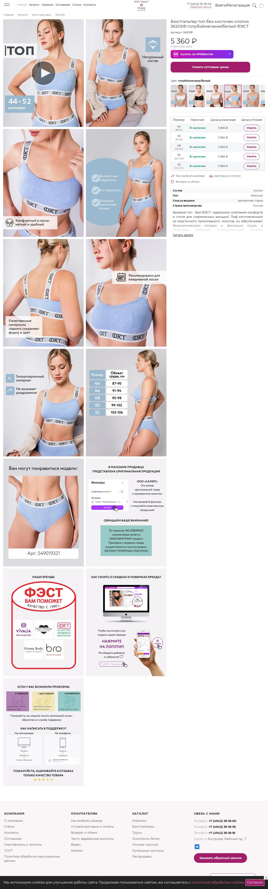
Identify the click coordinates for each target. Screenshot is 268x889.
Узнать (251, 127)
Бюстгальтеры (143, 826)
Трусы (137, 832)
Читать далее (183, 235)
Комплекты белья (145, 838)
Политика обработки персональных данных (32, 858)
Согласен (255, 881)
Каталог (34, 4)
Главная (22, 4)
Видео (76, 844)
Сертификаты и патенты (23, 844)
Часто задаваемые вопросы (92, 838)
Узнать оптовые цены (210, 67)
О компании (13, 820)
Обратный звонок (200, 6)
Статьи (76, 4)
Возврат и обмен (188, 181)
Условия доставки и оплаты (92, 826)
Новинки (47, 4)
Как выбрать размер (190, 175)
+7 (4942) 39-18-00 (199, 3)
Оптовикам (62, 4)
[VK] (197, 847)
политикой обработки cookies (218, 882)
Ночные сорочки (145, 844)
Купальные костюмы (148, 850)
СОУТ (8, 850)
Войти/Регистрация (232, 5)
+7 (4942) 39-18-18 (222, 833)
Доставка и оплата (227, 175)
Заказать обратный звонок (220, 858)
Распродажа (141, 856)
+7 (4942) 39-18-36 (222, 826)
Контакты (89, 4)
